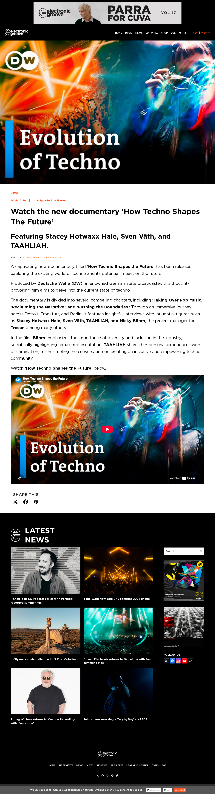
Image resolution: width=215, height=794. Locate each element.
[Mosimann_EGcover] (184, 646)
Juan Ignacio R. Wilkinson (49, 200)
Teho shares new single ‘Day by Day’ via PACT (115, 719)
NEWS (15, 193)
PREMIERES (116, 765)
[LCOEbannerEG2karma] (184, 599)
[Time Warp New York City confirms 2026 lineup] (118, 570)
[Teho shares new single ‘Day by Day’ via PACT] (118, 691)
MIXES (90, 765)
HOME (52, 765)
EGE (164, 765)
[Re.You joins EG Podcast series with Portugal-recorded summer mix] (45, 570)
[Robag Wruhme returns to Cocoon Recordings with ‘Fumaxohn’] (45, 691)
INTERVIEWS (66, 765)
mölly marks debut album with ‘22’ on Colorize (43, 659)
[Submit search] (201, 551)
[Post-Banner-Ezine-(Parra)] (107, 22)
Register (205, 32)
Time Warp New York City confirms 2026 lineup (117, 599)
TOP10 (154, 765)
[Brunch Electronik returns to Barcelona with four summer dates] (118, 631)
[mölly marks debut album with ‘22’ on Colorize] (45, 631)
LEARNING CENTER (137, 765)
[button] (185, 33)
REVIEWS (102, 765)
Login (195, 32)
